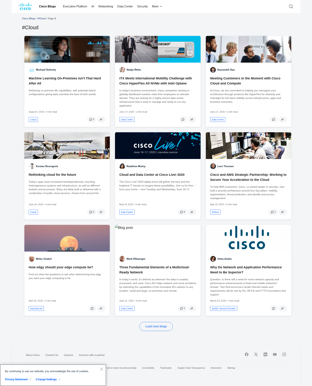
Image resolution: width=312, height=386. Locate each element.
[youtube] (275, 354)
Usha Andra (224, 258)
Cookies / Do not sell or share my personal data (113, 368)
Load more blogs (156, 326)
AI (92, 6)
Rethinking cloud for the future (52, 174)
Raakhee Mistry (136, 166)
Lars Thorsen (225, 166)
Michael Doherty (46, 69)
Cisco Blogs (47, 6)
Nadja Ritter (134, 69)
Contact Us (52, 355)
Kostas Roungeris (47, 166)
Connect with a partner (92, 355)
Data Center (125, 6)
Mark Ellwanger (136, 258)
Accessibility (148, 368)
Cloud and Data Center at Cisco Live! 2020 (152, 174)
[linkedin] (265, 354)
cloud (33, 120)
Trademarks (166, 368)
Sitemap (231, 368)
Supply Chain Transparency (191, 368)
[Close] (101, 369)
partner (215, 212)
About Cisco (33, 355)
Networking (105, 6)
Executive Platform (75, 6)
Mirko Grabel (44, 258)
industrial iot (36, 309)
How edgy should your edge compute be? (61, 267)
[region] (53, 375)
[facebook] (246, 354)
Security (142, 6)
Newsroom (216, 368)
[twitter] (256, 354)
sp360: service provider (224, 309)
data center (127, 120)
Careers (68, 355)
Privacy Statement (16, 379)
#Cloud (42, 18)
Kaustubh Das (226, 69)
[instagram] (284, 354)
